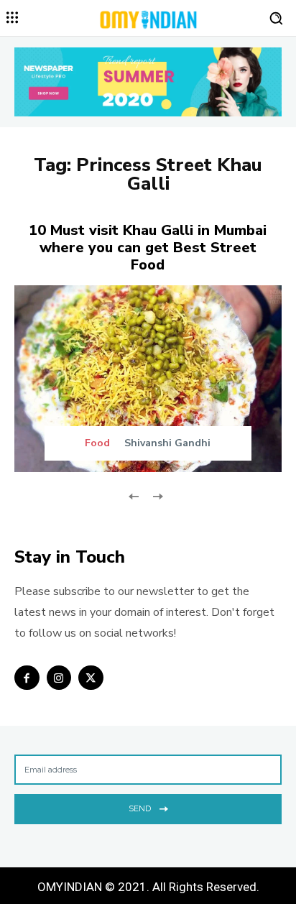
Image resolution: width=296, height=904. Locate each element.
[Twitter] (90, 678)
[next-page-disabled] (157, 495)
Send (140, 808)
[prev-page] (134, 495)
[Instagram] (59, 678)
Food (97, 443)
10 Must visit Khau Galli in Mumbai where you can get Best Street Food (148, 248)
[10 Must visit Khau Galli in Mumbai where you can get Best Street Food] (148, 378)
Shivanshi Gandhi (167, 443)
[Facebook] (27, 678)
